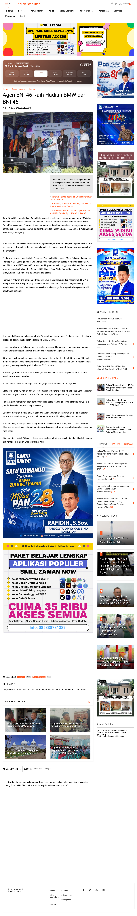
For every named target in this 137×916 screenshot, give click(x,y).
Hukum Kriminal (86, 11)
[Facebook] (112, 4)
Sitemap (53, 904)
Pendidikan (103, 11)
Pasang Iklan (66, 900)
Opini (22, 16)
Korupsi (21, 11)
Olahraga (118, 11)
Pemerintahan (37, 11)
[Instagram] (103, 890)
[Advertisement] (23, 192)
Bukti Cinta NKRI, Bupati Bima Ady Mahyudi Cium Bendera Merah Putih (114, 662)
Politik (51, 11)
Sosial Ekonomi (67, 11)
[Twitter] (116, 4)
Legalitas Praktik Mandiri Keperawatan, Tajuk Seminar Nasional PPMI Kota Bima (66, 750)
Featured (33, 89)
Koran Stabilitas (29, 4)
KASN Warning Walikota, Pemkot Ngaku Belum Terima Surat (23, 752)
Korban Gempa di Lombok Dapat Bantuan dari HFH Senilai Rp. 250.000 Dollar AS (70, 212)
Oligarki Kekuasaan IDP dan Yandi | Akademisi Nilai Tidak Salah (24, 725)
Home (10, 11)
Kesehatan (10, 16)
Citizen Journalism (54, 896)
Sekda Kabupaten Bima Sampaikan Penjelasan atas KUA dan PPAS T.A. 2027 (120, 402)
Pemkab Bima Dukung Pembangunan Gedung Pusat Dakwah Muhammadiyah (118, 429)
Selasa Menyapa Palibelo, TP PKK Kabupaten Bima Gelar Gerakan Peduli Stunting (120, 387)
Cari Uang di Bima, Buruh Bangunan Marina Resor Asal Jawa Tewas (70, 205)
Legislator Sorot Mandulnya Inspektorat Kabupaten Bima (66, 725)
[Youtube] (120, 4)
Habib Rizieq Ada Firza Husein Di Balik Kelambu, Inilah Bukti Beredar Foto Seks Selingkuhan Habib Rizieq (114, 565)
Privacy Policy (66, 895)
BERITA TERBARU (108, 378)
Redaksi (64, 891)
